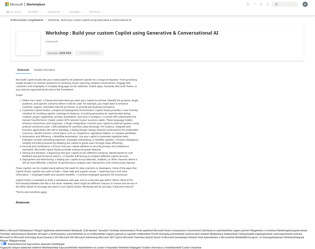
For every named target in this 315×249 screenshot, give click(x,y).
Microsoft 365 (66, 237)
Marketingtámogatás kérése (292, 230)
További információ (44, 69)
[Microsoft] (14, 4)
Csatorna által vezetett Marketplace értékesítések (211, 233)
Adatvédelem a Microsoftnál (219, 237)
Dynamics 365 (51, 237)
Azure (40, 237)
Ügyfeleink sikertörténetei (57, 230)
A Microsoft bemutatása (174, 237)
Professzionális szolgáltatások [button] (26, 19)
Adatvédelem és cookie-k (92, 247)
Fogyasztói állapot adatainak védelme (20, 247)
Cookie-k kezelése (191, 247)
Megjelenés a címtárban (263, 230)
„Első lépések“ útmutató (95, 230)
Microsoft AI (6, 237)
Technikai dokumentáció (122, 230)
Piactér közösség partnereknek (167, 233)
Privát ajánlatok (144, 230)
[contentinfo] (46, 20)
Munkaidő (76, 230)
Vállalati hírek (195, 237)
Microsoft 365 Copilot (110, 237)
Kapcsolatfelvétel (68, 247)
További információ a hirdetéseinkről (161, 247)
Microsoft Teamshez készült (138, 237)
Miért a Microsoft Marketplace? (17, 230)
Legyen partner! (241, 230)
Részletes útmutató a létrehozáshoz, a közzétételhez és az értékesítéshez (66, 233)
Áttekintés (23, 69)
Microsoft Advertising (86, 237)
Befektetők (241, 237)
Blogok (38, 230)
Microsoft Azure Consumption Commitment (177, 230)
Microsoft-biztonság (25, 237)
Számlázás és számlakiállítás (216, 230)
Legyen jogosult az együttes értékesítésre (128, 233)
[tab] (24, 69)
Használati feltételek (118, 247)
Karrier (157, 237)
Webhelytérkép (50, 247)
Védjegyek (135, 247)
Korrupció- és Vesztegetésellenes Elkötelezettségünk (275, 237)
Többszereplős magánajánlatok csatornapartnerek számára (270, 233)
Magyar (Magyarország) (13, 240)
